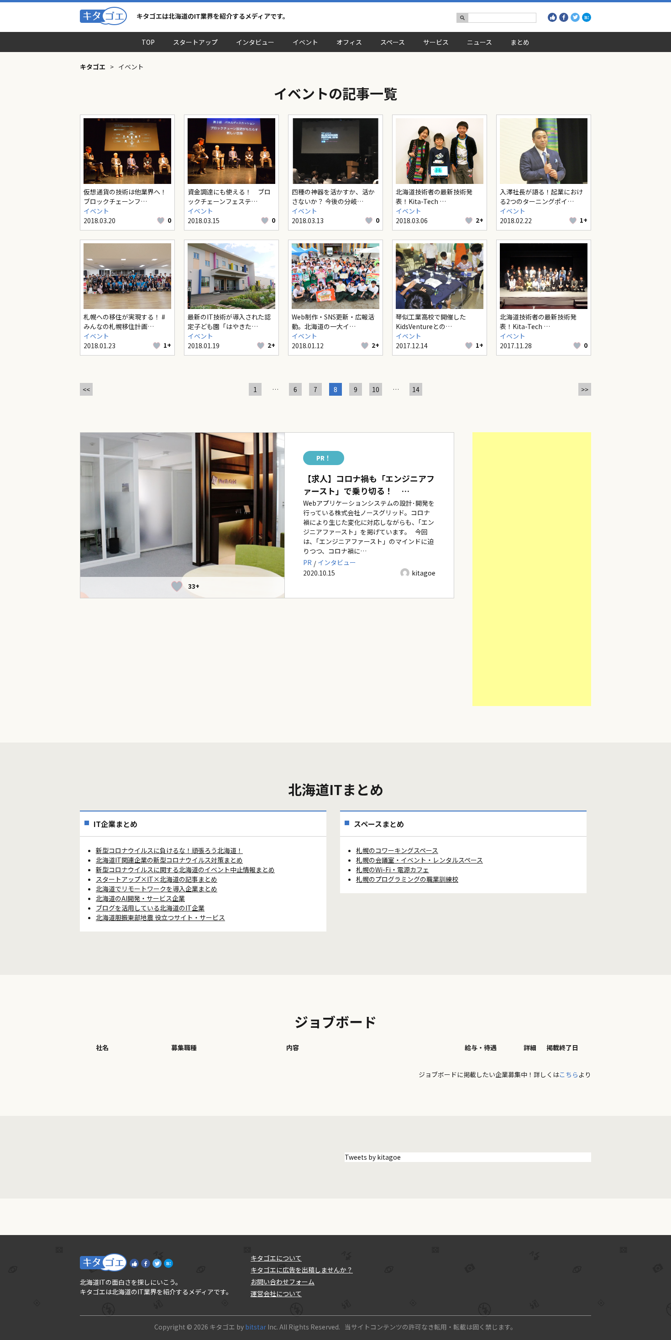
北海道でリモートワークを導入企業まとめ (156, 888)
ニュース (479, 42)
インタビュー (255, 42)
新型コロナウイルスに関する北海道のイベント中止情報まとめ (185, 869)
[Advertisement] (531, 569)
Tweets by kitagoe (373, 1157)
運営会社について (276, 1293)
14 (415, 389)
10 (375, 389)
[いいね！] (552, 17)
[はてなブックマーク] (586, 17)
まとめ (519, 42)
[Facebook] (563, 17)
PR (307, 562)
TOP (148, 42)
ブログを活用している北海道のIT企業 (150, 907)
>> (584, 389)
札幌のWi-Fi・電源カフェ (392, 869)
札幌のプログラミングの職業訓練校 (407, 879)
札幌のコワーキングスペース (397, 850)
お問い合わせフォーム (283, 1281)
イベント (305, 42)
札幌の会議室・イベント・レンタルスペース (419, 859)
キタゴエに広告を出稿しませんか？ (302, 1269)
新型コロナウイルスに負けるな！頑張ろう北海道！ (169, 850)
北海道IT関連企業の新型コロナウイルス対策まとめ (169, 859)
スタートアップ (195, 42)
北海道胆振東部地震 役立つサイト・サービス (160, 917)
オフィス (349, 42)
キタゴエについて (276, 1257)
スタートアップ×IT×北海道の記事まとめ (156, 879)
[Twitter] (575, 17)
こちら (568, 1074)
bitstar (255, 1326)
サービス (436, 42)
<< (86, 389)
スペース (392, 42)
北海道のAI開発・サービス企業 (140, 898)
